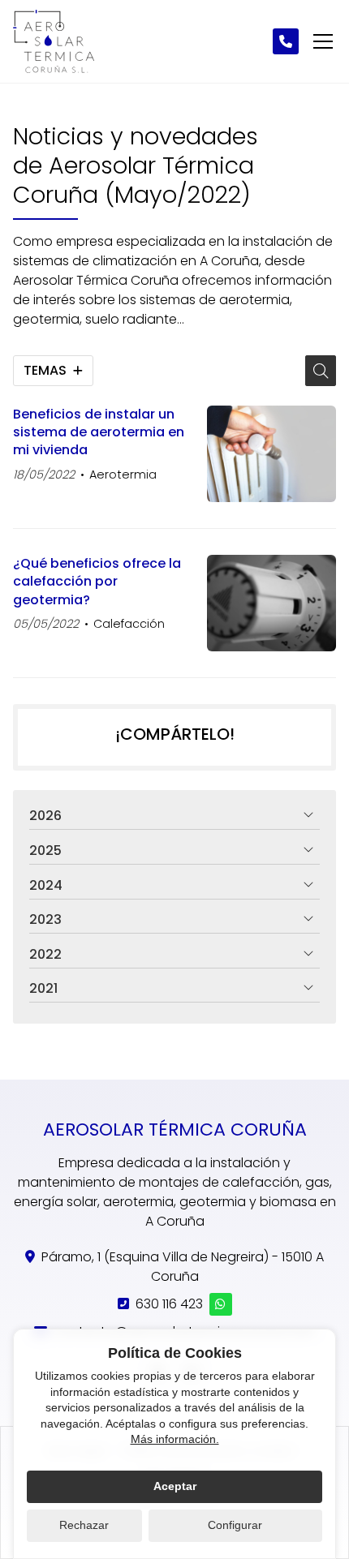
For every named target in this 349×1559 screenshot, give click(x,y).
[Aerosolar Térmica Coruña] (53, 41)
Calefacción (129, 624)
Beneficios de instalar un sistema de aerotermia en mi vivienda (98, 433)
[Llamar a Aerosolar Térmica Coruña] (286, 41)
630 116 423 (169, 1304)
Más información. (175, 1438)
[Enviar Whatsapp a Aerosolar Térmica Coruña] (220, 1304)
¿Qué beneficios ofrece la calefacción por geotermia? (97, 582)
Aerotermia (123, 474)
